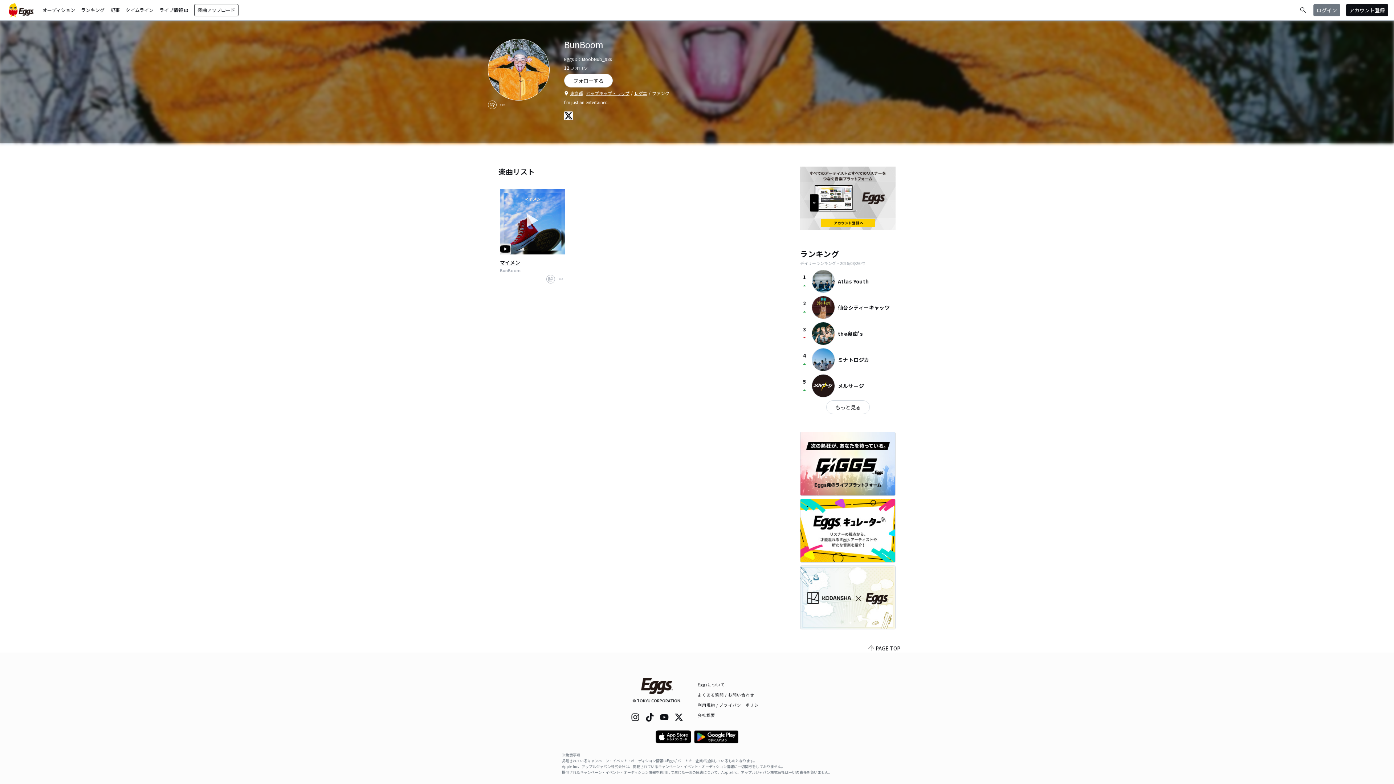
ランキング (93, 10)
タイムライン (140, 10)
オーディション (58, 10)
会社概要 (706, 715)
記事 (115, 10)
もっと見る (848, 407)
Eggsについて (711, 684)
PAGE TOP (888, 648)
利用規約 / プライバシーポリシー (730, 705)
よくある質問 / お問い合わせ (726, 695)
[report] (502, 105)
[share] (492, 105)
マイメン (510, 262)
